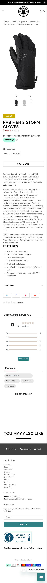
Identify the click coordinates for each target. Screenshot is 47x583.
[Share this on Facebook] (16, 295)
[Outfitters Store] (23, 11)
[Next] (30, 96)
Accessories (35, 22)
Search (6, 482)
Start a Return (9, 477)
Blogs (6, 467)
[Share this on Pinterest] (26, 295)
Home (6, 22)
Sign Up (23, 524)
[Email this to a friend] (35, 295)
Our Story (7, 464)
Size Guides (8, 469)
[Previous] (17, 96)
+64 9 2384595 (14, 497)
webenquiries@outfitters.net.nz (20, 499)
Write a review (23, 359)
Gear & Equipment (19, 22)
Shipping (7, 472)
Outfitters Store (26, 560)
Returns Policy (9, 475)
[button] (23, 333)
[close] (44, 2)
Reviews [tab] (11, 368)
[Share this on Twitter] (7, 295)
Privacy (6, 480)
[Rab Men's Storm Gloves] (23, 61)
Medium (16, 154)
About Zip (7, 487)
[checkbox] (10, 386)
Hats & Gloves (9, 24)
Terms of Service (10, 485)
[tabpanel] (23, 396)
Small (7, 154)
